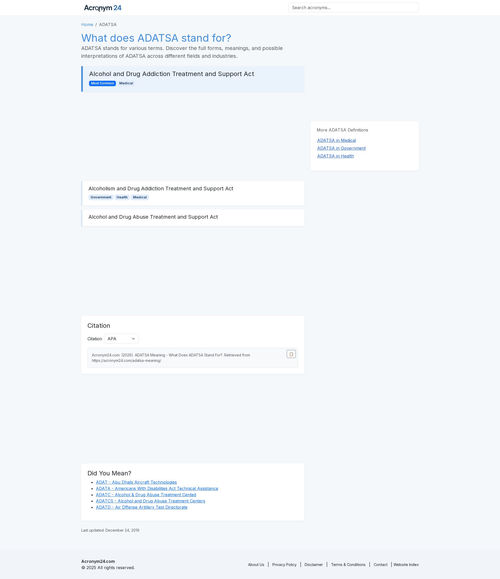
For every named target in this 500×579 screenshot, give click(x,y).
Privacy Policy (284, 564)
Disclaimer (314, 564)
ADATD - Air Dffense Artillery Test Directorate (142, 507)
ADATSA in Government (341, 148)
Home (87, 24)
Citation (95, 338)
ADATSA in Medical (336, 140)
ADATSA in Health (335, 156)
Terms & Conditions (348, 564)
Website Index (406, 564)
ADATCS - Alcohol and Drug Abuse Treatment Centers (150, 501)
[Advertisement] (192, 136)
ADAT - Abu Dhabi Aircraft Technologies (136, 482)
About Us (256, 564)
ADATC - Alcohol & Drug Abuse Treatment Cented (146, 494)
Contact (381, 564)
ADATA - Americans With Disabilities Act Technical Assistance (157, 488)
